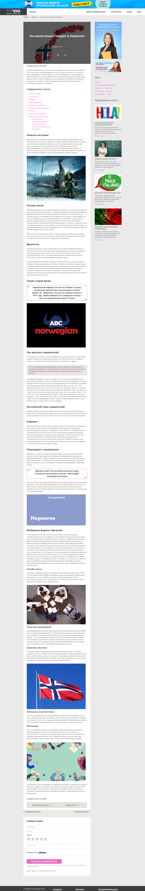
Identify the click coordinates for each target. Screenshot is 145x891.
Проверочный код (32, 852)
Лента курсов (116, 12)
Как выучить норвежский (37, 105)
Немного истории (35, 94)
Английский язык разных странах (105, 85)
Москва (33, 12)
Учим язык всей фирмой (40, 122)
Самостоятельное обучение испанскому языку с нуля (104, 124)
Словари (109, 91)
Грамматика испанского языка (105, 159)
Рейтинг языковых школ (96, 12)
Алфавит (32, 111)
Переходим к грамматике (37, 114)
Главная (25, 17)
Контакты (80, 889)
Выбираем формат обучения (38, 116)
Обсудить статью (70, 805)
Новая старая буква (35, 102)
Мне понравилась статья (40, 805)
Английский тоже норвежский (39, 108)
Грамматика (108, 88)
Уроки (109, 94)
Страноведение (100, 94)
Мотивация (36, 129)
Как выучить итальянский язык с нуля (108, 193)
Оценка (29, 835)
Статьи (129, 12)
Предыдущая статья (33, 812)
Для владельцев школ (108, 889)
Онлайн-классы (37, 119)
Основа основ (33, 96)
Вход (139, 12)
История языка (99, 91)
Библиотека (98, 88)
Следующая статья (81, 812)
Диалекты (32, 99)
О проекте (57, 889)
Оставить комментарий (44, 861)
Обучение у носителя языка (41, 127)
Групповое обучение (39, 124)
